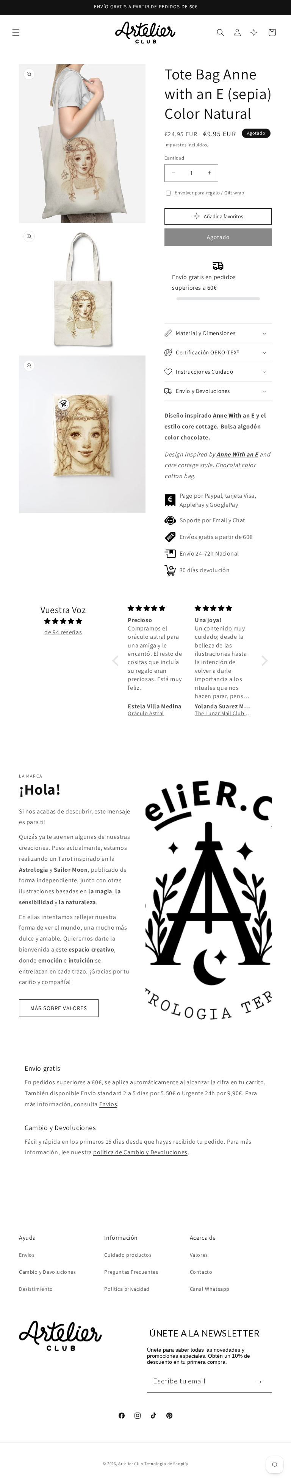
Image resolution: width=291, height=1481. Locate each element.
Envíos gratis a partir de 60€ (216, 537)
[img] (63, 621)
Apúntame (259, 1381)
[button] (16, 32)
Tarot (65, 859)
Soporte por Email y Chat (212, 520)
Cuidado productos (128, 1254)
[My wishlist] (254, 32)
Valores (199, 1254)
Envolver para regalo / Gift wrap (209, 192)
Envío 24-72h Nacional (209, 553)
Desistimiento (36, 1288)
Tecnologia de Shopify (166, 1463)
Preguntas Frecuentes (131, 1271)
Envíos (108, 1104)
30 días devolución (205, 570)
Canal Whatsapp (210, 1288)
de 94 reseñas (63, 632)
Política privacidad (126, 1288)
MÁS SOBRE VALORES (58, 1008)
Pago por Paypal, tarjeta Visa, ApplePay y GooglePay (218, 500)
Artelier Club (130, 1463)
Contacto (201, 1271)
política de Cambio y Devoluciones (140, 1152)
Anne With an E (234, 415)
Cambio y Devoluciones (47, 1271)
